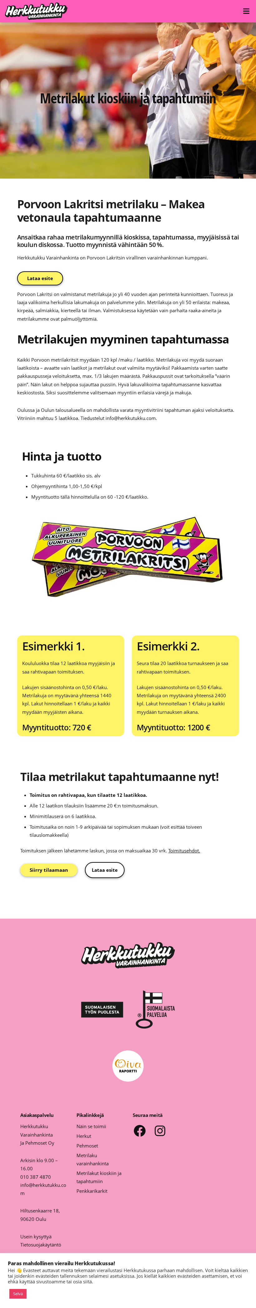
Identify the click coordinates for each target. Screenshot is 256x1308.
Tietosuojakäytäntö (40, 1244)
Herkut (83, 1136)
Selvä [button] (18, 1293)
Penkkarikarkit (91, 1191)
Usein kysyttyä (36, 1236)
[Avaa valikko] (247, 11)
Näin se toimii (91, 1126)
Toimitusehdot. (184, 850)
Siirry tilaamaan (49, 870)
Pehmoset (87, 1146)
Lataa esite (40, 278)
